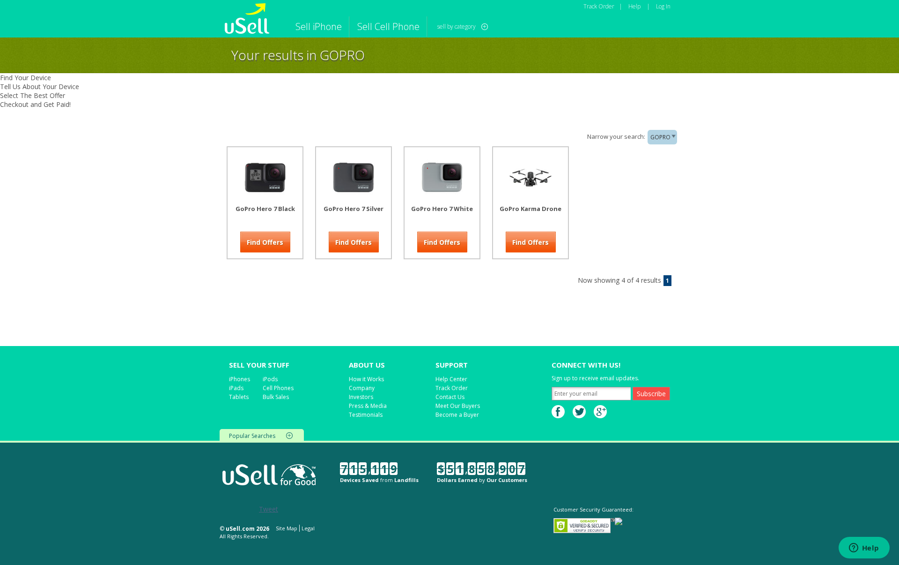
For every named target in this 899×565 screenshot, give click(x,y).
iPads (236, 388)
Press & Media (368, 406)
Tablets (239, 397)
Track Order (598, 6)
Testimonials (366, 415)
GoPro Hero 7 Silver (353, 208)
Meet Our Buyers (457, 406)
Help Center (451, 379)
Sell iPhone (318, 26)
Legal (308, 528)
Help (634, 6)
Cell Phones (278, 388)
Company (362, 388)
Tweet (268, 509)
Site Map (286, 528)
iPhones (239, 379)
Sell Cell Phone (388, 26)
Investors (361, 397)
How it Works (366, 379)
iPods (270, 379)
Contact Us (449, 397)
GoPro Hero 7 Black (265, 208)
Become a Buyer (457, 415)
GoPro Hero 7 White (442, 208)
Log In (663, 6)
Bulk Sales (276, 397)
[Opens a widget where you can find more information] (864, 548)
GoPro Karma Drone (530, 208)
